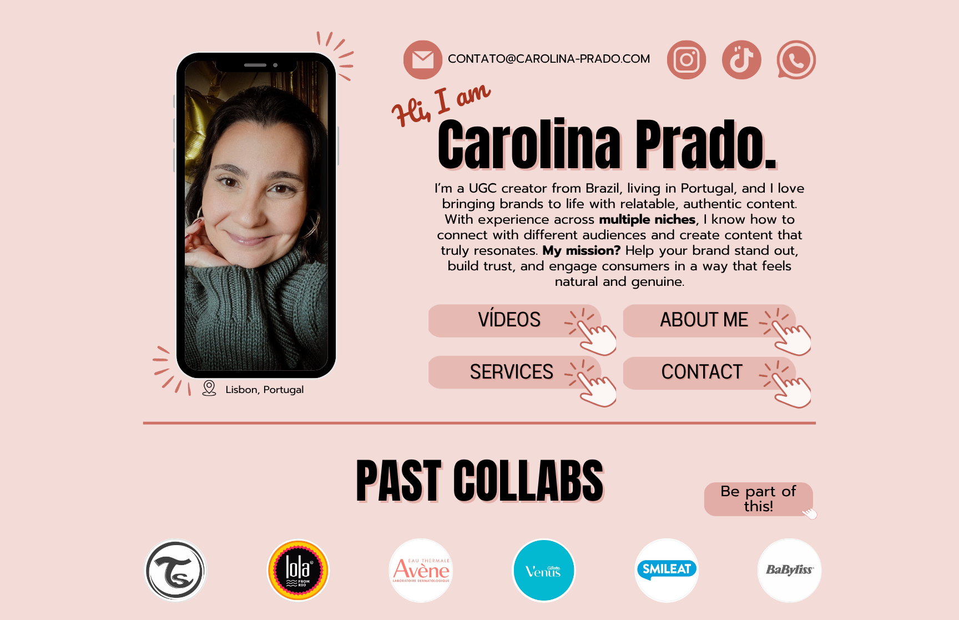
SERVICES (512, 372)
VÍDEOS (509, 320)
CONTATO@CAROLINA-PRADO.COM (549, 59)
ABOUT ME (704, 320)
